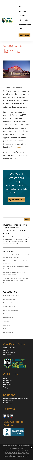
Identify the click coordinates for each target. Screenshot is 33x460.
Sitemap (7, 447)
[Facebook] (4, 415)
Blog (20, 29)
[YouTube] (11, 415)
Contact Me (18, 199)
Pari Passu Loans (8, 317)
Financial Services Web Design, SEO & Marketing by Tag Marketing (19, 447)
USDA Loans (22, 57)
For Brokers (23, 20)
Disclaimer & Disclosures (16, 458)
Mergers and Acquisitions (10, 310)
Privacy (27, 445)
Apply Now (6, 389)
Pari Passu (22, 11)
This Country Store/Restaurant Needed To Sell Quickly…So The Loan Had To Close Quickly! (15, 281)
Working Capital (8, 332)
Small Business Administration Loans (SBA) (15, 398)
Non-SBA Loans (7, 403)
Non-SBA (22, 16)
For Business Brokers (9, 303)
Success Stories (25, 24)
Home (5, 378)
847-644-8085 (7, 354)
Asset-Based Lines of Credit (11, 295)
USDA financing (17, 147)
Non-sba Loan (7, 314)
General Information (9, 306)
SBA (20, 7)
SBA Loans (6, 321)
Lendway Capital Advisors (10, 445)
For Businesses (7, 380)
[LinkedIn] (8, 415)
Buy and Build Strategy (9, 299)
